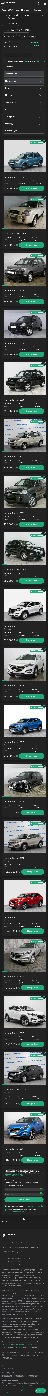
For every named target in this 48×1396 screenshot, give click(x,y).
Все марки (39, 10)
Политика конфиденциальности (16, 1258)
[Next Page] (3, 1221)
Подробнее (31, 188)
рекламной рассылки (16, 1212)
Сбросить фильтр (36, 44)
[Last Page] (6, 1221)
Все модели (11, 74)
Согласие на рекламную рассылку (16, 1261)
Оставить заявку (24, 1200)
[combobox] (22, 88)
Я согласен (40, 1391)
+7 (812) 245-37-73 (20, 1243)
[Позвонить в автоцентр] (38, 3)
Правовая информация (12, 1264)
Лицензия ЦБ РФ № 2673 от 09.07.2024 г (19, 1344)
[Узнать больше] (17, 188)
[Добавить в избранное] (43, 141)
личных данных (34, 1206)
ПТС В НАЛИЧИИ (37, 142)
